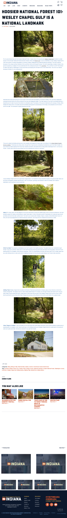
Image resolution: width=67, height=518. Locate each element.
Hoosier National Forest (48, 368)
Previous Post (6, 447)
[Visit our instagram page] (51, 505)
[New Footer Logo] (12, 498)
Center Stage (54, 400)
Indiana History (40, 370)
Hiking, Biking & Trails (12, 366)
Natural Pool (34, 370)
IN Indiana (26, 496)
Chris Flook (5, 26)
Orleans (21, 368)
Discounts (37, 502)
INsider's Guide (27, 500)
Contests (37, 500)
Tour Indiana (37, 498)
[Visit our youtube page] (56, 505)
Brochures (26, 506)
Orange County (29, 368)
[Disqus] (33, 430)
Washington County (59, 368)
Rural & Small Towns (44, 366)
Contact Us (26, 504)
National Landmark (38, 368)
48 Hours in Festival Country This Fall (9, 401)
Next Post (61, 447)
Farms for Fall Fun (24, 400)
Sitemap (40, 512)
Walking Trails (27, 370)
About (25, 498)
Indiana (26, 366)
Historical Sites (21, 366)
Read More (4, 403)
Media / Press (27, 508)
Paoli (24, 368)
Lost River (4, 370)
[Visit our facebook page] (47, 505)
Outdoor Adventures (34, 366)
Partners (26, 502)
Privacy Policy (47, 512)
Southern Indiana (9, 368)
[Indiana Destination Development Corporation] (10, 2)
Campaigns (37, 504)
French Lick (16, 368)
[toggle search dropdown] (58, 2)
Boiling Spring (20, 370)
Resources (38, 496)
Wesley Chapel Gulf (11, 370)
